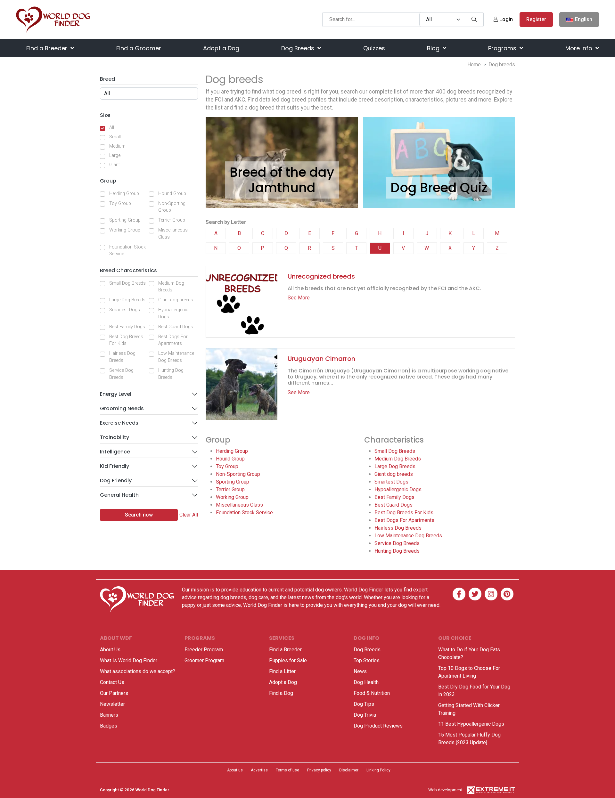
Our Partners (114, 693)
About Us (110, 650)
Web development (445, 789)
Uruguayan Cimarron (321, 358)
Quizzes (374, 48)
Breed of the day (282, 172)
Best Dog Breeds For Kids (126, 340)
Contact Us (112, 682)
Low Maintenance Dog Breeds (176, 357)
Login (505, 19)
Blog (434, 48)
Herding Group (124, 193)
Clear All (188, 515)
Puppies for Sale (288, 660)
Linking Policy (378, 770)
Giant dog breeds (175, 300)
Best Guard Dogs (175, 327)
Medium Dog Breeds (171, 287)
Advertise (259, 770)
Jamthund (282, 188)
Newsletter (112, 704)
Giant (114, 164)
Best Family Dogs (127, 327)
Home (474, 64)
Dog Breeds (298, 48)
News (360, 671)
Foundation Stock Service (127, 250)
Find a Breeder (47, 48)
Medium (117, 146)
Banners (109, 715)
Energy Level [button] (115, 394)
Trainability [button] (114, 437)
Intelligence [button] (115, 451)
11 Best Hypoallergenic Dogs (471, 724)
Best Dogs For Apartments (173, 340)
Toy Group (120, 203)
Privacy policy (319, 770)
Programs (503, 48)
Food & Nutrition (372, 693)
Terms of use (287, 770)
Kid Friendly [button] (114, 466)
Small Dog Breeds (127, 283)
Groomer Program (204, 660)
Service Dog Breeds (121, 374)
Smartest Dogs (124, 310)
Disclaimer (348, 770)
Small (115, 137)
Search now (139, 515)
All (111, 127)
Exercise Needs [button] (119, 423)
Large (114, 155)
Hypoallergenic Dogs (173, 313)
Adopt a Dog (221, 48)
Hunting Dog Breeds (171, 374)
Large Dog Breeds (127, 300)
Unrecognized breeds (321, 276)
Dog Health (366, 682)
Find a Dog (281, 693)
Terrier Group (171, 220)
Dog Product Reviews (378, 726)
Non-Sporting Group (171, 207)
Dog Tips (364, 704)
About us (235, 770)
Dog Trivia (365, 715)
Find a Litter (282, 671)
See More (299, 298)
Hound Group (172, 193)
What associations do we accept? (137, 671)
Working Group (124, 230)
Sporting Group (125, 220)
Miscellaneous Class (173, 233)
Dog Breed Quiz (439, 188)
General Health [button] (119, 495)
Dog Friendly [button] (116, 480)
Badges (108, 726)
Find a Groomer (138, 48)
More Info (579, 48)
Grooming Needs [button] (122, 408)
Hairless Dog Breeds (122, 357)
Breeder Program (203, 650)
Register (536, 19)
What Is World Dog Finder (128, 660)
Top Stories (367, 660)
